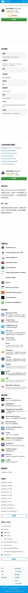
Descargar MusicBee (7, 158)
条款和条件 (18, 568)
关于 (2, 568)
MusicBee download (7, 150)
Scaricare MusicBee (6, 164)
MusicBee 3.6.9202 (6, 482)
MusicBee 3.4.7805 (6, 489)
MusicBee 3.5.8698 (6, 485)
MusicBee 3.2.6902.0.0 (7, 508)
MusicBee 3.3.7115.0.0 (7, 505)
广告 (2, 574)
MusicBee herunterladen (8, 161)
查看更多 (14, 515)
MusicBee (13, 8)
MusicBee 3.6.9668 (6, 472)
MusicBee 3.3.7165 (6, 501)
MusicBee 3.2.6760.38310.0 (9, 511)
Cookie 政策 (18, 571)
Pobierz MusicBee (6, 156)
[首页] (1, 5)
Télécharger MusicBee (7, 153)
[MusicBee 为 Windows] (3, 10)
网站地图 (3, 577)
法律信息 (17, 577)
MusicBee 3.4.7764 (6, 492)
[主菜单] (26, 1)
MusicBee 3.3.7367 (6, 498)
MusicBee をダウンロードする (9, 148)
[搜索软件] (23, 1)
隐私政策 (17, 574)
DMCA (16, 580)
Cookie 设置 (18, 583)
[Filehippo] (5, 1)
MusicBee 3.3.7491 (6, 495)
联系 (2, 571)
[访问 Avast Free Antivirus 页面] (14, 16)
